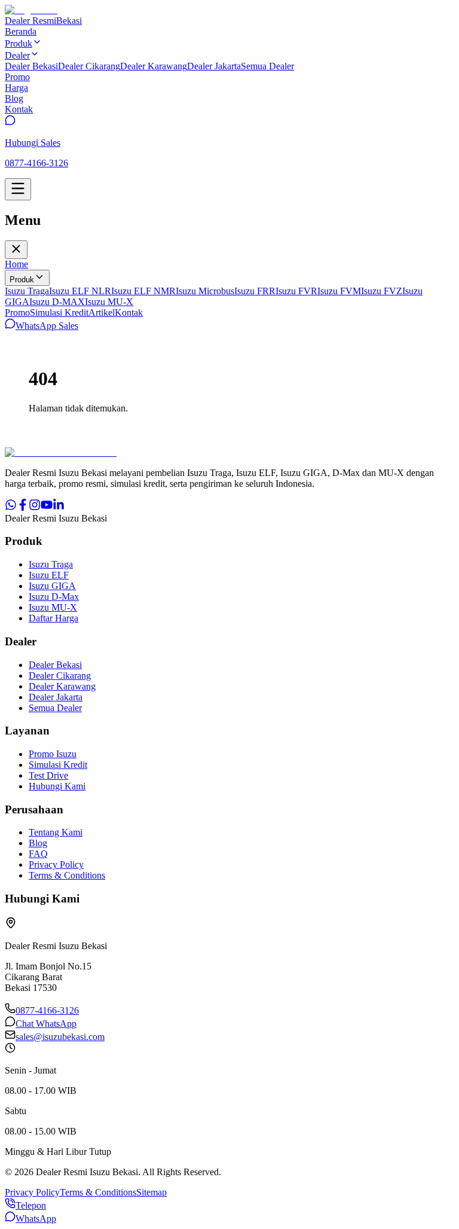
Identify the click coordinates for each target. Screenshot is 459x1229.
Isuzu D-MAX (57, 302)
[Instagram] (35, 507)
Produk (22, 279)
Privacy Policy (56, 864)
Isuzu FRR (255, 291)
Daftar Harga (53, 618)
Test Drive (48, 775)
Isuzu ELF (49, 575)
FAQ (38, 854)
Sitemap (151, 1192)
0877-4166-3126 (47, 1010)
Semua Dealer (267, 66)
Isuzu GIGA (52, 586)
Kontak (129, 312)
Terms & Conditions (67, 875)
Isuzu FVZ (381, 291)
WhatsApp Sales (47, 326)
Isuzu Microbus (205, 291)
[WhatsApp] (11, 507)
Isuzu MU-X (109, 302)
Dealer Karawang (153, 66)
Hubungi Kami (57, 786)
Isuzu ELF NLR (80, 291)
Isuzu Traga (27, 291)
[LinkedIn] (59, 507)
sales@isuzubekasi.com (60, 1037)
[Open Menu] (18, 189)
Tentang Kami (55, 832)
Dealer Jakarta (214, 66)
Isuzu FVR (296, 291)
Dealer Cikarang (89, 66)
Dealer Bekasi (31, 66)
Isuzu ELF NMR (143, 291)
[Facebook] (23, 507)
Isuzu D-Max (54, 596)
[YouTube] (47, 507)
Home (16, 264)
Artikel (101, 312)
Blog (38, 843)
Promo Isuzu (52, 754)
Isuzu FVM (339, 291)
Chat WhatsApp (46, 1023)
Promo (17, 312)
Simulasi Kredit (59, 312)
